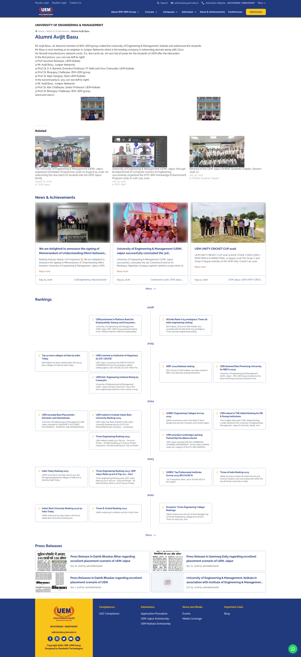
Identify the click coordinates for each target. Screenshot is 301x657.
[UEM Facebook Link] (50, 638)
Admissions (256, 12)
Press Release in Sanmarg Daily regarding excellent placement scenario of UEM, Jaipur (221, 559)
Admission (187, 12)
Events (186, 613)
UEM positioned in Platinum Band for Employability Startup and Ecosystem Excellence (115, 322)
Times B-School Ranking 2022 (111, 508)
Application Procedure (154, 613)
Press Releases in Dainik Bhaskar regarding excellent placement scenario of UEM (106, 580)
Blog (227, 613)
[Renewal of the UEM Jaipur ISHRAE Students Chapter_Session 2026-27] (227, 151)
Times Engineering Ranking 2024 (113, 436)
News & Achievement (58, 31)
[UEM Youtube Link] (70, 638)
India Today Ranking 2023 (55, 471)
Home (40, 31)
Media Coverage (192, 618)
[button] (292, 648)
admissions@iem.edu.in (186, 3)
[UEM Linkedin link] (77, 638)
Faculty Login (42, 3)
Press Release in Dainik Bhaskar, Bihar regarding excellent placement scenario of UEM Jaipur (102, 559)
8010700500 (234, 2)
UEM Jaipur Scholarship (155, 618)
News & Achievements (212, 12)
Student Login (59, 3)
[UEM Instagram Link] (57, 638)
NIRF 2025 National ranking (180, 366)
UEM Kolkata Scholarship (156, 623)
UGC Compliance (109, 613)
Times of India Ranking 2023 (234, 472)
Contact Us (75, 3)
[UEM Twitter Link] (63, 638)
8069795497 (248, 2)
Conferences (235, 12)
